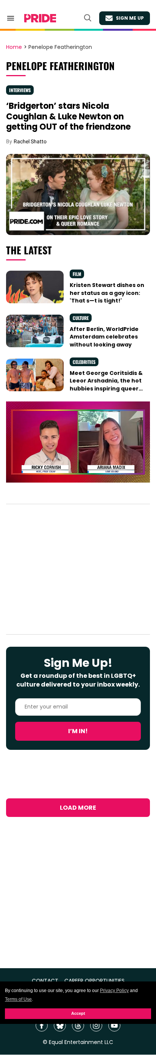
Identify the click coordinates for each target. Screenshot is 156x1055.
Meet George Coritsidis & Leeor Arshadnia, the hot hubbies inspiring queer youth (106, 384)
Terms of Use (18, 999)
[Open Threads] (78, 1025)
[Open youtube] (114, 1025)
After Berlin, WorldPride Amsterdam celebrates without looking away (104, 336)
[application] (78, 442)
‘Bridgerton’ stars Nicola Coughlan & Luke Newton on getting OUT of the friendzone (68, 116)
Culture (81, 318)
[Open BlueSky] (60, 1025)
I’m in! (78, 731)
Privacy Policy (114, 990)
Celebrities (84, 362)
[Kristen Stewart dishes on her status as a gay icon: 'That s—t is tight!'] (35, 286)
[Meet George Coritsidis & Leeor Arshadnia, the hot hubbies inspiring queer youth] (35, 374)
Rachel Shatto (30, 141)
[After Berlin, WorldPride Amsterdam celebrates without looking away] (35, 330)
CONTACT (45, 980)
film (77, 274)
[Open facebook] (42, 1025)
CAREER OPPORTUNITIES (94, 980)
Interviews (20, 90)
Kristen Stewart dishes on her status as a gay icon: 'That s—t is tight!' (107, 292)
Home (14, 47)
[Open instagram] (96, 1025)
